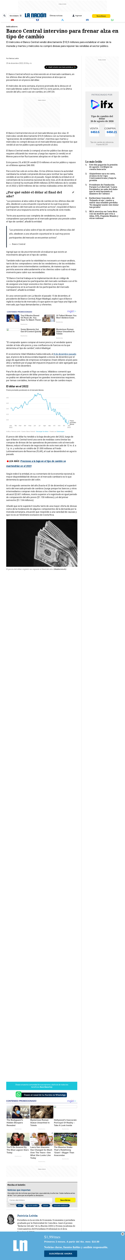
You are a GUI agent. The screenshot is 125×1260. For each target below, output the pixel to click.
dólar (20, 1205)
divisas (45, 1205)
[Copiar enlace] (73, 192)
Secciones (14, 16)
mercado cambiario (61, 1205)
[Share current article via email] (12, 19)
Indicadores (12, 26)
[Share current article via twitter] (62, 19)
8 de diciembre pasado (64, 354)
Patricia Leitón (14, 58)
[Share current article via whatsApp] (112, 19)
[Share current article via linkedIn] (87, 19)
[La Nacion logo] (35, 16)
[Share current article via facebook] (37, 19)
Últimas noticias (56, 15)
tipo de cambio (32, 1205)
